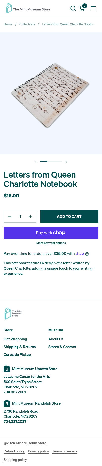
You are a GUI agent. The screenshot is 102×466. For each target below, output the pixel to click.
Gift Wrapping (15, 339)
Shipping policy (15, 459)
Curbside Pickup (17, 354)
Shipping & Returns (20, 346)
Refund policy (14, 451)
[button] (73, 8)
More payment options (51, 243)
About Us (55, 339)
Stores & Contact (62, 346)
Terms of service (64, 451)
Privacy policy (38, 451)
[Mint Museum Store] (30, 8)
